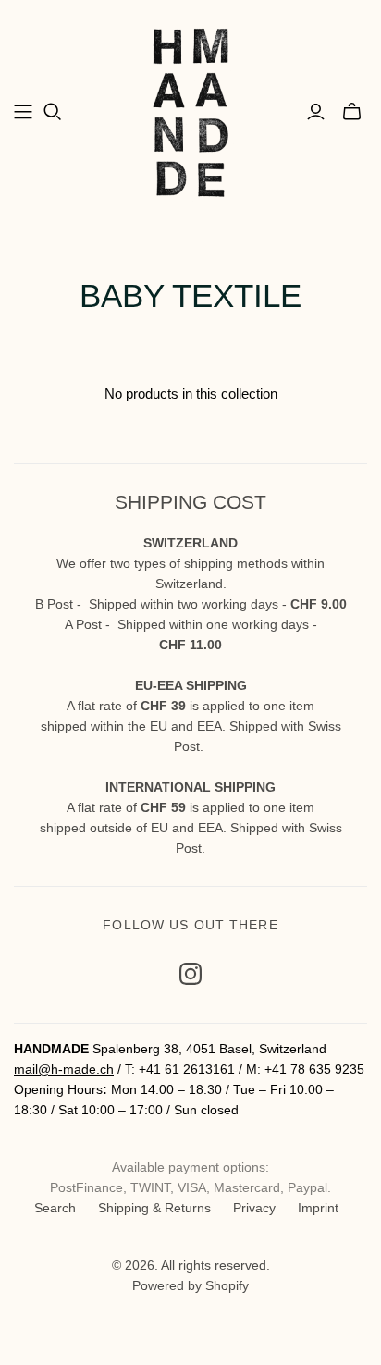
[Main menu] (23, 112)
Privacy (254, 1207)
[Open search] (52, 112)
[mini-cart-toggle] (352, 112)
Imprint (318, 1207)
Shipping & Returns (154, 1207)
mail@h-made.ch (64, 1069)
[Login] (316, 112)
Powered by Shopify (190, 1285)
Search (55, 1207)
